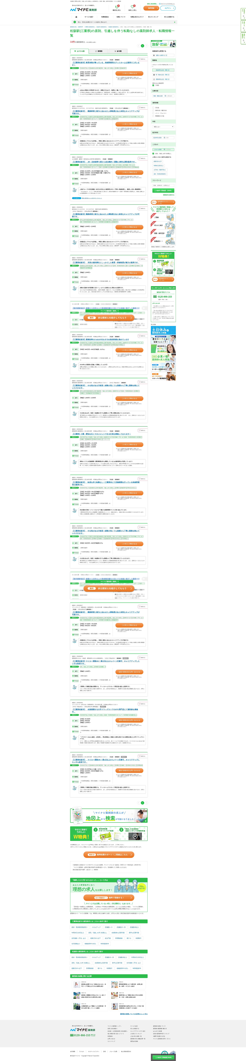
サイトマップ (111, 1041)
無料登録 (151, 8)
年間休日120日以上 (78, 932)
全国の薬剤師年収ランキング (161, 1033)
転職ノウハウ (121, 17)
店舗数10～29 (121, 927)
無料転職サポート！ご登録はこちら (108, 855)
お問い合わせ (111, 1038)
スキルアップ (96, 927)
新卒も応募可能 (134, 932)
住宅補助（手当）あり (79, 938)
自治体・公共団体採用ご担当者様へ (118, 1031)
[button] (143, 59)
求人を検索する (169, 17)
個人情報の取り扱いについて (116, 1033)
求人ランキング (153, 17)
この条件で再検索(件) (163, 1057)
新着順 (100, 51)
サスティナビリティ (93, 1051)
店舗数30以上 (134, 927)
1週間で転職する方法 (159, 1036)
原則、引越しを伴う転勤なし (97, 932)
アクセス (81, 1051)
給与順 (119, 51)
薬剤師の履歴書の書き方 (160, 1028)
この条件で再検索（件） (163, 190)
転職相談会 (105, 17)
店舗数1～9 (108, 927)
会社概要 (72, 1051)
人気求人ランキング (136, 1033)
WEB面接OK (105, 943)
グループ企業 (113, 1051)
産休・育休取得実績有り (79, 927)
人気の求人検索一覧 (136, 1036)
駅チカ (129, 938)
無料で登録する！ (109, 898)
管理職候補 (118, 938)
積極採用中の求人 (90, 943)
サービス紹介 (89, 17)
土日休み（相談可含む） (160, 169)
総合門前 (108, 938)
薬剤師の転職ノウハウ (159, 1026)
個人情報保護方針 (126, 1051)
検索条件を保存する (168, 195)
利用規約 (110, 1036)
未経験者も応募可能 (118, 932)
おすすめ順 (81, 51)
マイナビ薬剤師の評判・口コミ (162, 1038)
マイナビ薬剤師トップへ (114, 1026)
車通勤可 (138, 938)
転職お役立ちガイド (137, 17)
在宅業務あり (76, 943)
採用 (104, 1051)
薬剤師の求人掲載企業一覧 (137, 1038)
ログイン (168, 8)
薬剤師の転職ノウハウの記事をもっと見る (134, 1014)
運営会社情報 (134, 1041)
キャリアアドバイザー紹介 (137, 1031)
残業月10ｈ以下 (95, 938)
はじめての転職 (157, 1031)
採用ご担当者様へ (152, 3)
